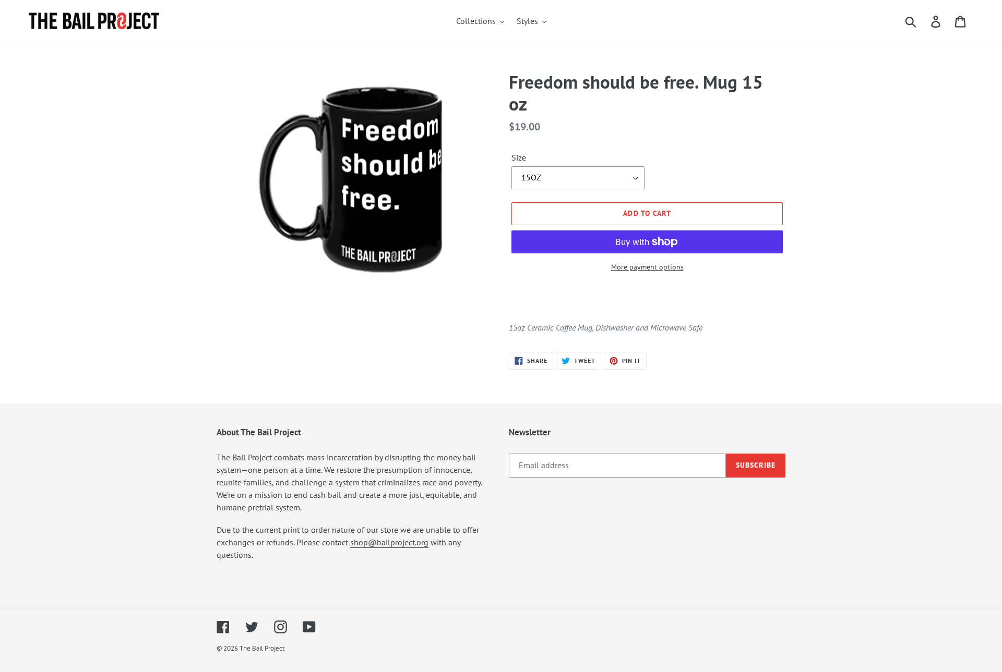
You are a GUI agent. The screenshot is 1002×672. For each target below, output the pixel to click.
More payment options (647, 267)
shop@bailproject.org (389, 542)
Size (518, 157)
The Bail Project (262, 648)
